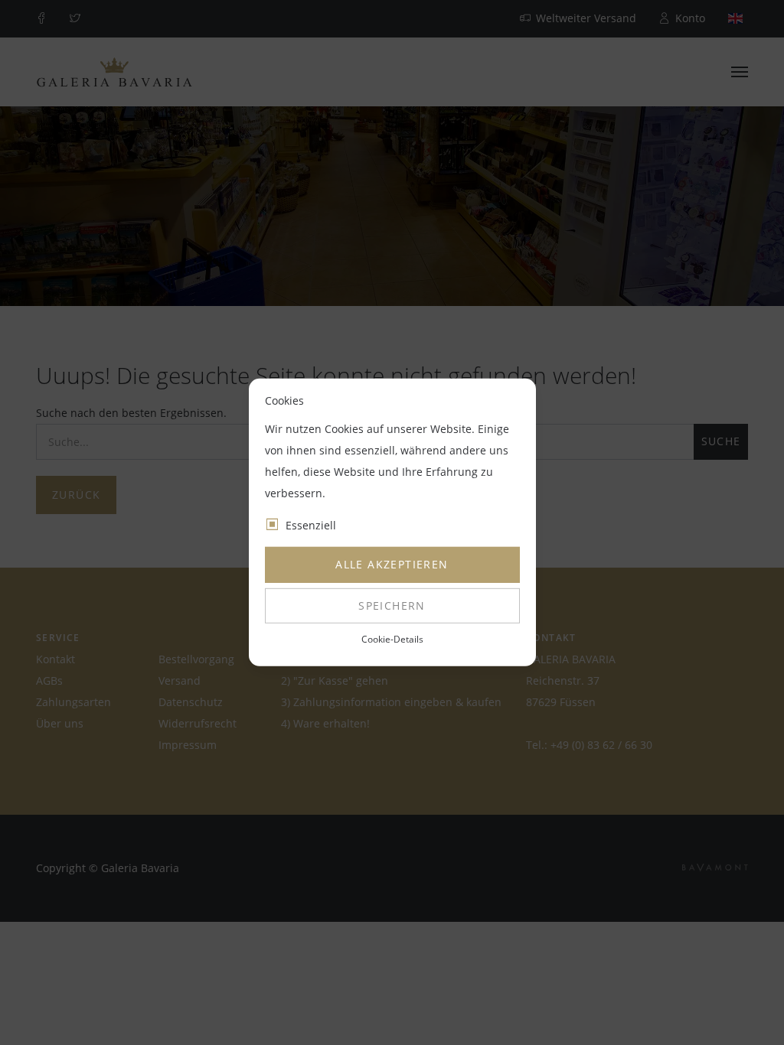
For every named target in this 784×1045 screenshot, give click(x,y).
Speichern (392, 605)
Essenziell (311, 525)
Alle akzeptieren (391, 564)
